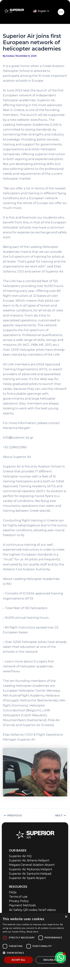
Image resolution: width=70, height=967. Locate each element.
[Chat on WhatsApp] (60, 957)
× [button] (66, 916)
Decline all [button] (50, 959)
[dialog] (35, 940)
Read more (32, 931)
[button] (35, 953)
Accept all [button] (18, 959)
